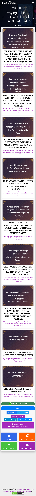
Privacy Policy (30, 489)
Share (17, 408)
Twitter (22, 413)
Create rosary (9, 446)
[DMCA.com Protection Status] (18, 493)
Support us (20, 491)
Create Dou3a (27, 437)
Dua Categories (27, 446)
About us (6, 491)
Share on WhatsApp (19, 404)
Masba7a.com (21, 489)
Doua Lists (28, 491)
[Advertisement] (18, 469)
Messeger (24, 420)
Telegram (10, 420)
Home (9, 437)
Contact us (13, 491)
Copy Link (17, 416)
